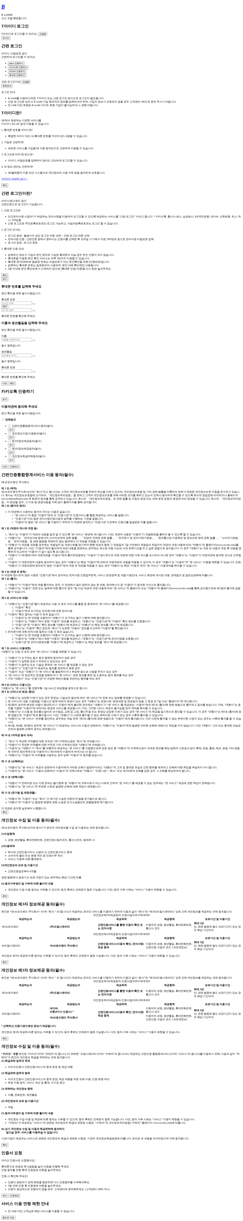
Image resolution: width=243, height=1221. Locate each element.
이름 (4, 336)
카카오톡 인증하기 (18, 67)
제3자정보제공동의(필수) (26, 441)
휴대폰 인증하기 (17, 75)
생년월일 (6, 351)
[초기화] (34, 303)
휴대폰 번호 (8, 299)
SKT (5, 306)
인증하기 (14, 466)
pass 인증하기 (16, 63)
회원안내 (7, 86)
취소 (5, 1195)
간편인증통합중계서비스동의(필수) (32, 425)
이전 (5, 383)
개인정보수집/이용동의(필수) (29, 433)
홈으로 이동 (8, 1217)
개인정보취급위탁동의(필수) (28, 456)
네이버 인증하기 (17, 71)
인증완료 (14, 1195)
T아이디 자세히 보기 (14, 178)
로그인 (6, 38)
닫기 (5, 279)
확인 (5, 185)
